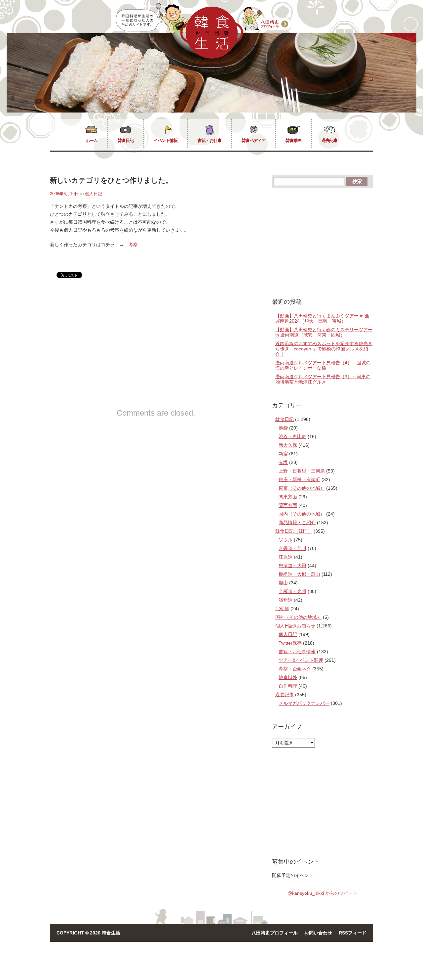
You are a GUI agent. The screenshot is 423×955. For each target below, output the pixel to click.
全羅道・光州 (292, 591)
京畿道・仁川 (292, 548)
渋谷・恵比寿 (292, 436)
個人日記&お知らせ (295, 625)
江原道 (285, 557)
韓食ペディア (253, 140)
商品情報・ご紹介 (297, 522)
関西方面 (288, 505)
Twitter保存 (290, 643)
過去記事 (329, 140)
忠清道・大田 (292, 565)
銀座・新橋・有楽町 (299, 479)
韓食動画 (293, 140)
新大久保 (288, 445)
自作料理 (288, 686)
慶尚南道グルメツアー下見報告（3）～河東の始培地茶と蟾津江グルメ (322, 379)
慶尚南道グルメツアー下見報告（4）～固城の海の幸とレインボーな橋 (322, 365)
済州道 (285, 600)
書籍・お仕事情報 (297, 651)
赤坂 (283, 462)
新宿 (283, 453)
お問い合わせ (318, 932)
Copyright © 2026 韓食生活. (89, 932)
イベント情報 (165, 140)
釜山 (283, 582)
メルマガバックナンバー (304, 703)
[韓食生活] (211, 57)
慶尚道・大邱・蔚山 (299, 574)
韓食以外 (288, 677)
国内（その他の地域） (302, 514)
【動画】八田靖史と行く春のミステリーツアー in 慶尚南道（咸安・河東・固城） (323, 332)
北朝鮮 (282, 608)
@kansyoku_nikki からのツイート (323, 893)
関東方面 (288, 496)
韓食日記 (126, 140)
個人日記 (93, 193)
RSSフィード (352, 932)
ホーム (91, 140)
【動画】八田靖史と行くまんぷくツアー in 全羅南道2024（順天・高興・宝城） (322, 318)
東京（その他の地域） (302, 488)
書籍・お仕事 (209, 140)
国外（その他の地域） (298, 617)
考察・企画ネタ (295, 668)
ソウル (285, 539)
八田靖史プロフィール (274, 932)
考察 (133, 244)
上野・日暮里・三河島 (302, 471)
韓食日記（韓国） (293, 531)
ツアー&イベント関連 (301, 660)
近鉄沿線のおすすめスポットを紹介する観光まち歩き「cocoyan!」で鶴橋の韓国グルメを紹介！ (323, 349)
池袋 (283, 428)
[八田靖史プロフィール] (267, 19)
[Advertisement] (105, 341)
